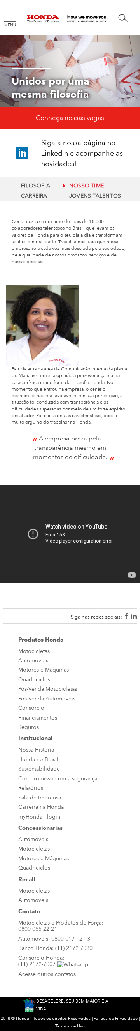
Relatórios (30, 788)
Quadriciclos (34, 679)
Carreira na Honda (41, 807)
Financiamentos (37, 717)
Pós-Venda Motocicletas (47, 689)
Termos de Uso (70, 1026)
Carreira (34, 196)
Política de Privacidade (116, 1018)
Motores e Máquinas (43, 670)
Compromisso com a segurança (57, 778)
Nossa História (36, 749)
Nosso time (86, 185)
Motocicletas (34, 651)
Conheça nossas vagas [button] (70, 118)
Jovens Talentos (95, 196)
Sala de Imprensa (39, 797)
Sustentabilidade (39, 769)
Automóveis (33, 660)
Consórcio (31, 708)
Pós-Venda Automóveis (46, 698)
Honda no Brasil (38, 759)
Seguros (28, 727)
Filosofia (35, 185)
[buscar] (123, 18)
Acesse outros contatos (47, 974)
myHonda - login (39, 816)
